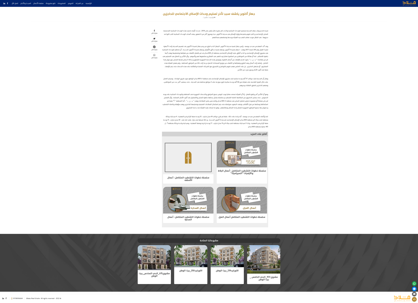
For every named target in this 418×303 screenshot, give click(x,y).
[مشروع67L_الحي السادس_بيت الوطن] (154, 257)
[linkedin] (4, 3)
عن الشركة (79, 3)
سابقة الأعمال (38, 3)
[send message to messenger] (414, 289)
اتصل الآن (15, 3)
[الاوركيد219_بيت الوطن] (227, 256)
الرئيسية (89, 3)
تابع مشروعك (50, 3)
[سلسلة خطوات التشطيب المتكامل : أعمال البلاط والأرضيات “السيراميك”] (242, 154)
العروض (70, 3)
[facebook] (7, 3)
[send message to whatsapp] (414, 283)
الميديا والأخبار (25, 3)
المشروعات (62, 3)
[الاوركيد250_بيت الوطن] (190, 256)
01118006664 (18, 298)
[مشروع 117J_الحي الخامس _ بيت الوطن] (263, 259)
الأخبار (205, 18)
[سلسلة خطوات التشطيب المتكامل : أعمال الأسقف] (188, 157)
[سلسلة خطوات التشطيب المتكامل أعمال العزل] (242, 200)
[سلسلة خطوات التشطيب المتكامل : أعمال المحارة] (188, 200)
